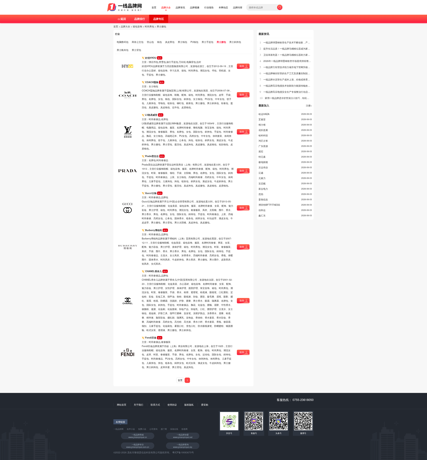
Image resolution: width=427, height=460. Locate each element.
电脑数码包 (122, 42)
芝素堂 (262, 119)
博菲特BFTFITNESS (269, 204)
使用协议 (172, 404)
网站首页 (121, 404)
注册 (309, 105)
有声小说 (131, 428)
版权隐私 (189, 404)
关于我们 (138, 404)
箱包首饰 (137, 26)
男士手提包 (207, 42)
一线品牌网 (118, 428)
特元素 (262, 156)
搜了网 (164, 428)
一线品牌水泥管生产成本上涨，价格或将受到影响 (289, 79)
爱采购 (204, 404)
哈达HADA (264, 114)
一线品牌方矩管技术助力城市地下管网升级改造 (287, 67)
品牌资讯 (180, 7)
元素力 (262, 178)
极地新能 (263, 162)
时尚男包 (149, 26)
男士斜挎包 (235, 42)
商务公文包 (137, 42)
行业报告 (209, 7)
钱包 (159, 42)
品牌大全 (166, 7)
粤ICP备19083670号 (183, 452)
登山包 (150, 42)
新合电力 (263, 188)
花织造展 (263, 130)
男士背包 (136, 50)
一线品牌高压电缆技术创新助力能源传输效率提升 (289, 85)
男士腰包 (161, 26)
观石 (261, 151)
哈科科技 (263, 135)
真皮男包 (169, 42)
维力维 (262, 124)
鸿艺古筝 (263, 140)
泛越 (261, 172)
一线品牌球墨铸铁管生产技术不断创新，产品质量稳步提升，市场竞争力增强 (303, 42)
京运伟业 (263, 167)
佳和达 (262, 210)
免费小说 (142, 428)
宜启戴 (262, 183)
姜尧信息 (263, 199)
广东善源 (263, 146)
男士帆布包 (122, 50)
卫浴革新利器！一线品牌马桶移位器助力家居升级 (289, 54)
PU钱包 (194, 42)
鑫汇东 (262, 215)
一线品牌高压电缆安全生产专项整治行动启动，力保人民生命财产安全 (299, 91)
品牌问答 (237, 7)
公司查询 (153, 428)
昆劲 (261, 194)
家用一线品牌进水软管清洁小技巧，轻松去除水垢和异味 (294, 98)
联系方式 (155, 404)
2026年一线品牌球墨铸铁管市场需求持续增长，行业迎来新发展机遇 (298, 61)
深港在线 (174, 428)
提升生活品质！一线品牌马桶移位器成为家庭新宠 (289, 48)
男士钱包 (182, 42)
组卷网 (184, 428)
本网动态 (223, 7)
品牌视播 (194, 7)
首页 (154, 7)
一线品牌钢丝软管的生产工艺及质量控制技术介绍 (289, 73)
